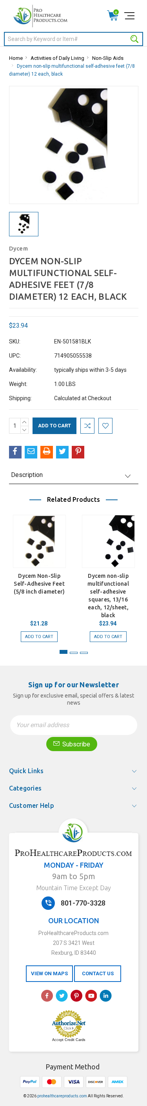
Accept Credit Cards (68, 1040)
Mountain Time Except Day (73, 887)
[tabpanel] (39, 574)
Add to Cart (39, 636)
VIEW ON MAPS (49, 973)
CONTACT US (98, 973)
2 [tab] (74, 653)
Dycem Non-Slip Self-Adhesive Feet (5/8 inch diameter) (39, 584)
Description (27, 475)
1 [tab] (63, 652)
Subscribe (75, 744)
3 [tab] (84, 653)
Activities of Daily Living (57, 58)
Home (16, 58)
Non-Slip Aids (107, 58)
